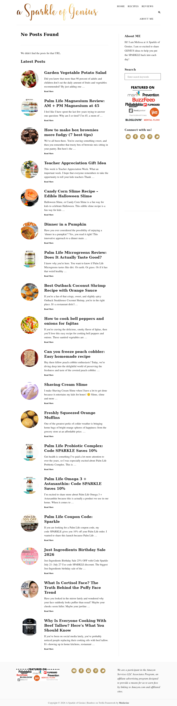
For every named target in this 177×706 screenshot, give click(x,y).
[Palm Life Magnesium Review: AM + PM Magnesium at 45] (29, 107)
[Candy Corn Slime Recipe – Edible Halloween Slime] (29, 197)
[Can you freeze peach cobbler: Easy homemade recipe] (29, 358)
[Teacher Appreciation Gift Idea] (29, 169)
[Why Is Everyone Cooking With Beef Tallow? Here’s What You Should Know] (29, 627)
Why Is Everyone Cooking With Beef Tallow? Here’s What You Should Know (75, 625)
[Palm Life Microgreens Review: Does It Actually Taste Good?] (29, 259)
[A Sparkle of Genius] (58, 12)
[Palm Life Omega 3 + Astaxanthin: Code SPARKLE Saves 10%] (29, 485)
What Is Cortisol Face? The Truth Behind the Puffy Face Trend (72, 588)
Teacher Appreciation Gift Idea (75, 163)
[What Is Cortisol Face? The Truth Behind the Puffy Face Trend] (29, 589)
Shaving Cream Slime (65, 384)
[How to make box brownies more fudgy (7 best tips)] (29, 136)
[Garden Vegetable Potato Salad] (29, 79)
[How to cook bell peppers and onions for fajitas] (29, 325)
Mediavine (124, 702)
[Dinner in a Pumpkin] (29, 230)
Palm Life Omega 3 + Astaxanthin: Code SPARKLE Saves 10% (73, 484)
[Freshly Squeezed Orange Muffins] (29, 419)
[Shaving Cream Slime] (29, 391)
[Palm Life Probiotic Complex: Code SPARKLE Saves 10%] (29, 452)
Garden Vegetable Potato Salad (75, 73)
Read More (48, 91)
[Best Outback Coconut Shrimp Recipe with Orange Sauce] (29, 292)
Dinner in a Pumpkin (65, 224)
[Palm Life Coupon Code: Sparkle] (29, 523)
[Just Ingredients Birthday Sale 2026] (29, 556)
